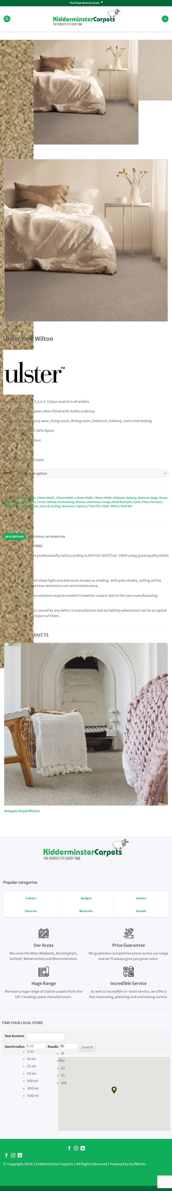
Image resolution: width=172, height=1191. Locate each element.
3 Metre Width (64, 497)
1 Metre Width (26, 497)
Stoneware (68, 506)
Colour (7, 472)
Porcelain (156, 502)
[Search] (7, 19)
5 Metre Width (103, 497)
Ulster (105, 506)
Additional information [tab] (46, 536)
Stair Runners (30, 506)
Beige (154, 497)
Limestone (93, 502)
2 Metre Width (46, 497)
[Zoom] (9, 151)
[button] (114, 1090)
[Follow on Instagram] (76, 1148)
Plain (145, 502)
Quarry (16, 506)
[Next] (19, 149)
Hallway (51, 502)
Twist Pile (94, 506)
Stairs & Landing (50, 506)
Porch (6, 506)
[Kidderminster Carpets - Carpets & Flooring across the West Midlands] (86, 18)
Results (53, 1047)
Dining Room (21, 502)
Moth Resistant (122, 502)
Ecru (33, 502)
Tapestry (81, 506)
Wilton (115, 506)
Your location (14, 1036)
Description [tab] (14, 536)
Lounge (106, 502)
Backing (131, 497)
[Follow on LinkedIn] (83, 1148)
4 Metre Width (84, 497)
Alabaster (119, 497)
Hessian (80, 502)
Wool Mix (126, 506)
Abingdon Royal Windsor (22, 811)
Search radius (15, 1047)
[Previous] (5, 326)
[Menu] (165, 19)
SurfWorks (137, 1164)
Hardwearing (65, 502)
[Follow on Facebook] (69, 1148)
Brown (163, 497)
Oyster (137, 502)
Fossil (41, 502)
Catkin (7, 502)
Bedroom (144, 497)
